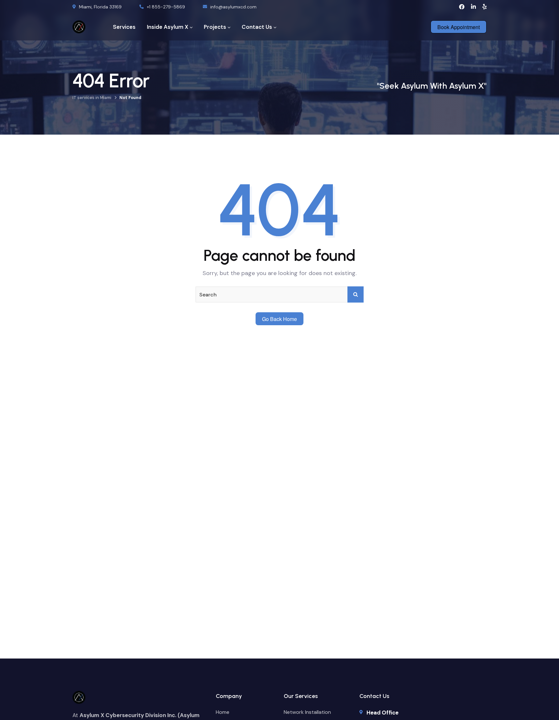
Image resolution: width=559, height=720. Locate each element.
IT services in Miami (91, 97)
